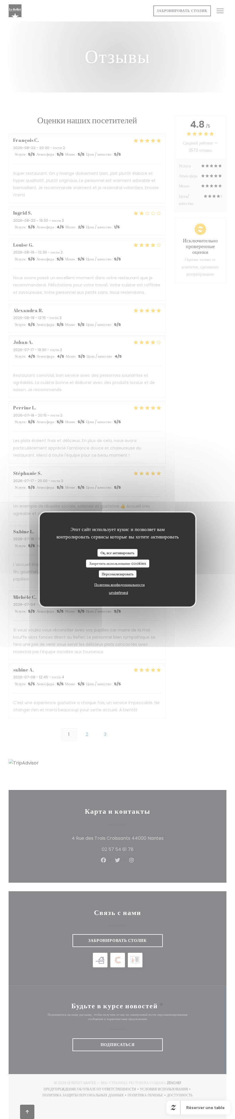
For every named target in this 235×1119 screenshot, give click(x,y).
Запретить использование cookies (117, 563)
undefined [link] (118, 592)
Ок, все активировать (117, 552)
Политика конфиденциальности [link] (119, 584)
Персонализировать (118, 574)
